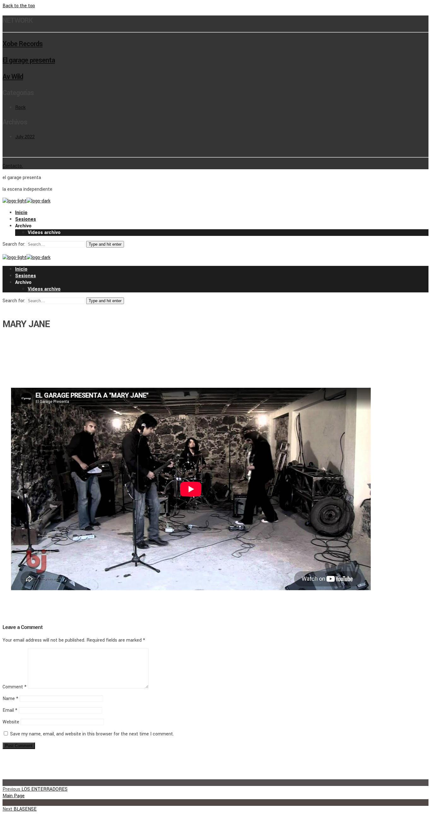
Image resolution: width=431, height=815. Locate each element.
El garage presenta (29, 60)
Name (10, 698)
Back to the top (19, 6)
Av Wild (13, 77)
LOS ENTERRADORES (35, 789)
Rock (20, 107)
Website (11, 722)
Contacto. (13, 166)
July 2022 (25, 137)
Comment (15, 687)
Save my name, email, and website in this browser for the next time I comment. (92, 734)
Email (10, 710)
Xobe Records (23, 44)
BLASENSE (20, 809)
